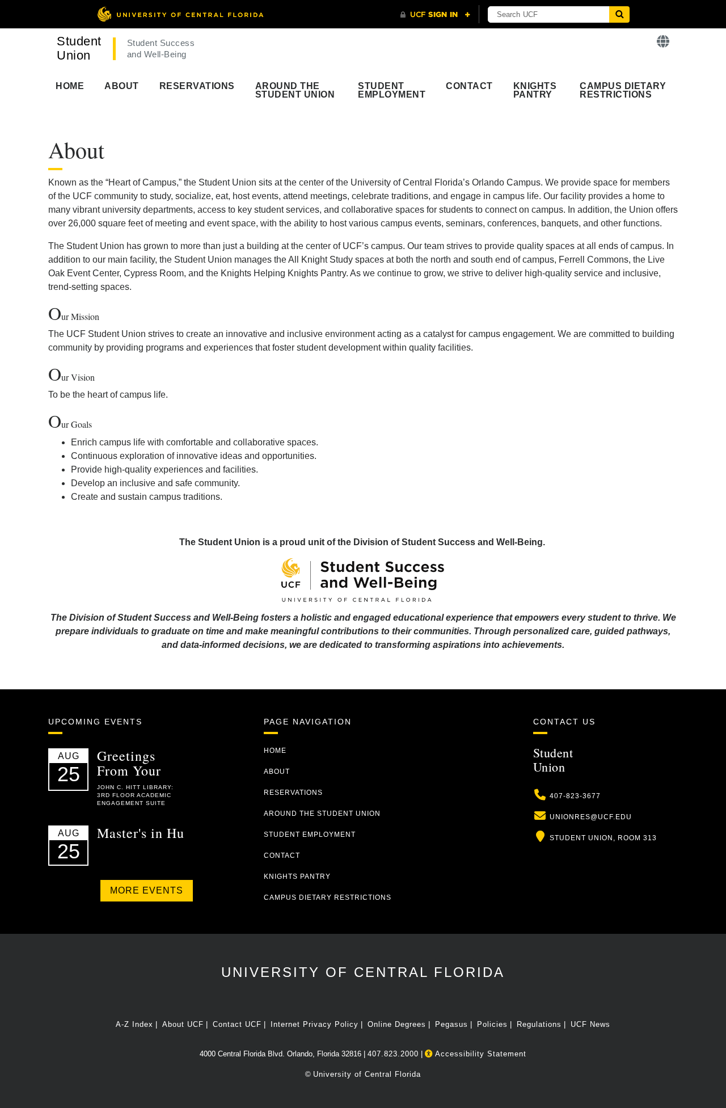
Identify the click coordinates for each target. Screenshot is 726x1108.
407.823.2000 (393, 1054)
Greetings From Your (129, 763)
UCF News (590, 1024)
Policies (492, 1024)
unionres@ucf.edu (591, 817)
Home (70, 86)
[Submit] (619, 14)
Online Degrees (397, 1024)
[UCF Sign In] (435, 14)
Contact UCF (237, 1024)
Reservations (197, 86)
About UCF (183, 1024)
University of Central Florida (363, 972)
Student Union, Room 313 (603, 838)
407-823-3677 (575, 796)
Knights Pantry (535, 90)
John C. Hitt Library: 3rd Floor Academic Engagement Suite (135, 795)
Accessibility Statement (479, 1054)
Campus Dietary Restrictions (623, 90)
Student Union (79, 48)
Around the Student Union (295, 90)
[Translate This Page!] (663, 42)
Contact (469, 86)
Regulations (539, 1024)
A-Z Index (134, 1024)
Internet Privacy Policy (314, 1024)
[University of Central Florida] (180, 14)
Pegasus (451, 1024)
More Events (146, 890)
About (121, 86)
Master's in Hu (140, 833)
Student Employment (391, 90)
